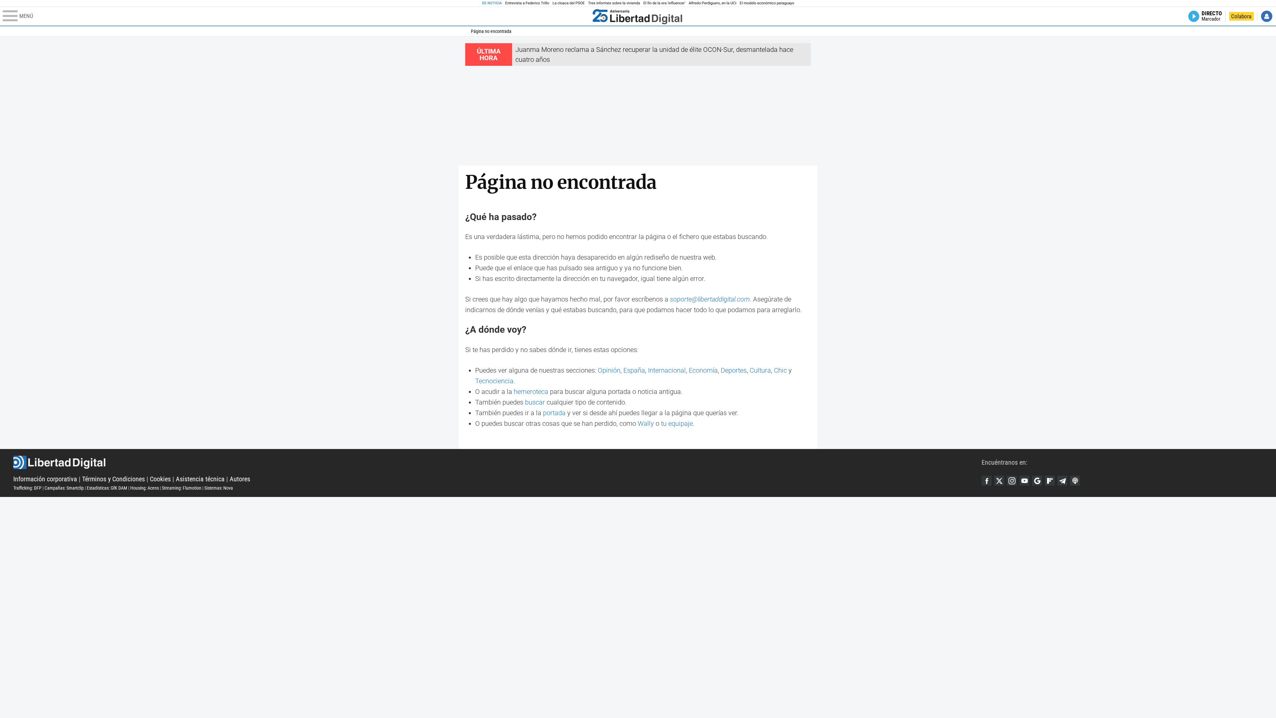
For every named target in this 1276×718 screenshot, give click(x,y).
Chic (780, 370)
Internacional (667, 370)
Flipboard (1050, 481)
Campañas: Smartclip (64, 488)
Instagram (1012, 481)
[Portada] (637, 16)
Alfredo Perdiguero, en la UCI (712, 3)
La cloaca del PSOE (569, 3)
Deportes (734, 370)
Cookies (160, 479)
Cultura (760, 370)
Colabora (1241, 16)
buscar (535, 402)
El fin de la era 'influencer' (664, 3)
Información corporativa (45, 479)
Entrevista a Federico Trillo (527, 3)
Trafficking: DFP (27, 488)
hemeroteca (531, 392)
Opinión (609, 370)
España (634, 370)
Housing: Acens (144, 488)
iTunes (1075, 481)
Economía (703, 370)
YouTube (1024, 481)
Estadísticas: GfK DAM (107, 488)
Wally (646, 423)
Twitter (999, 481)
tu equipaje (677, 423)
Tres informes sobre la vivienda (614, 3)
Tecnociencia (494, 381)
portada (554, 413)
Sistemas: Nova (218, 488)
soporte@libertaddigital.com (710, 299)
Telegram (1062, 481)
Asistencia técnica (200, 479)
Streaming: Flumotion (181, 488)
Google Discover (1037, 481)
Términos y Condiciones (113, 479)
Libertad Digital (497, 462)
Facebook (987, 481)
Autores (240, 479)
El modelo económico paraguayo (767, 3)
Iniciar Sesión (1266, 16)
